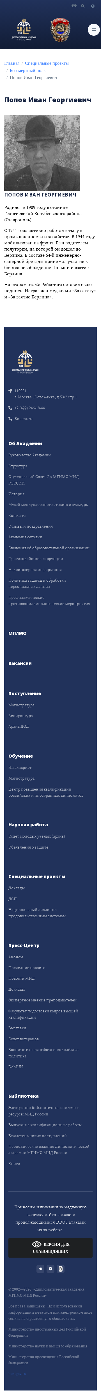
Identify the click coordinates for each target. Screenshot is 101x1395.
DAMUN (15, 1067)
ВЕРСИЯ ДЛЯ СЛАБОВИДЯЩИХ (51, 1248)
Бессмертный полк (28, 70)
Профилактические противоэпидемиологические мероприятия (49, 600)
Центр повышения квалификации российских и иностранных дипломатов (45, 792)
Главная (11, 63)
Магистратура (21, 705)
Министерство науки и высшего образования (47, 1346)
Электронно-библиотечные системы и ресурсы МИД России (44, 1111)
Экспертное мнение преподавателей (42, 1000)
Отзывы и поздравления (30, 526)
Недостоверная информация (35, 569)
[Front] (25, 361)
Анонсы (15, 957)
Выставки (17, 1028)
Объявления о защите (28, 847)
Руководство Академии (29, 455)
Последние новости (26, 967)
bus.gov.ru (17, 1373)
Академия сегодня (25, 537)
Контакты (24, 418)
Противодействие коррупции (35, 558)
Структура (17, 466)
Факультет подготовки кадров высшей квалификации (43, 1014)
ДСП (12, 899)
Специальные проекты (47, 63)
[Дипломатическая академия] (24, 29)
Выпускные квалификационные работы (45, 1125)
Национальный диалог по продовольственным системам (37, 913)
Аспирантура (20, 715)
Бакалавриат (19, 767)
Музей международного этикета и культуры (48, 504)
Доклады (16, 888)
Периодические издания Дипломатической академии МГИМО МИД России (48, 1149)
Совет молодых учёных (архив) (36, 836)
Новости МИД (21, 978)
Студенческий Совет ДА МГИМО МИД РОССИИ (43, 480)
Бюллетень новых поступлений (37, 1136)
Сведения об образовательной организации (48, 548)
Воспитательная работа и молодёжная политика (43, 1053)
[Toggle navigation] (94, 30)
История (16, 494)
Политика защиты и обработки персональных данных (37, 583)
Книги (14, 1163)
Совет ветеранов (23, 1039)
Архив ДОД (18, 726)
